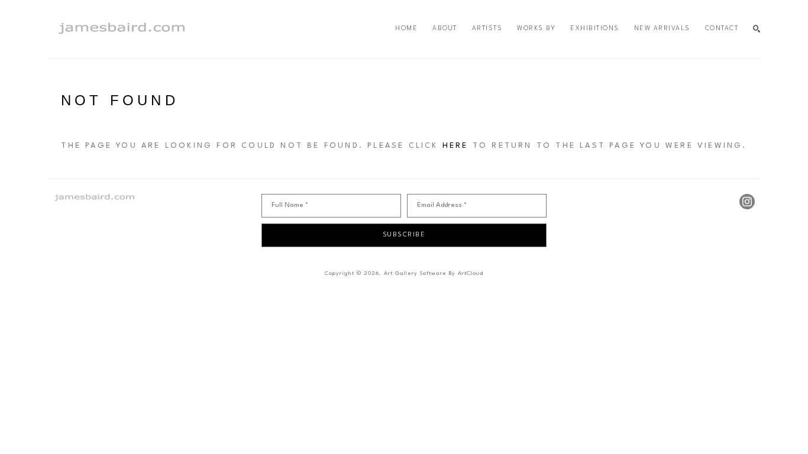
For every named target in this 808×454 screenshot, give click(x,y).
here (455, 146)
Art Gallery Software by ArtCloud (433, 273)
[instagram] (747, 201)
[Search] (757, 29)
